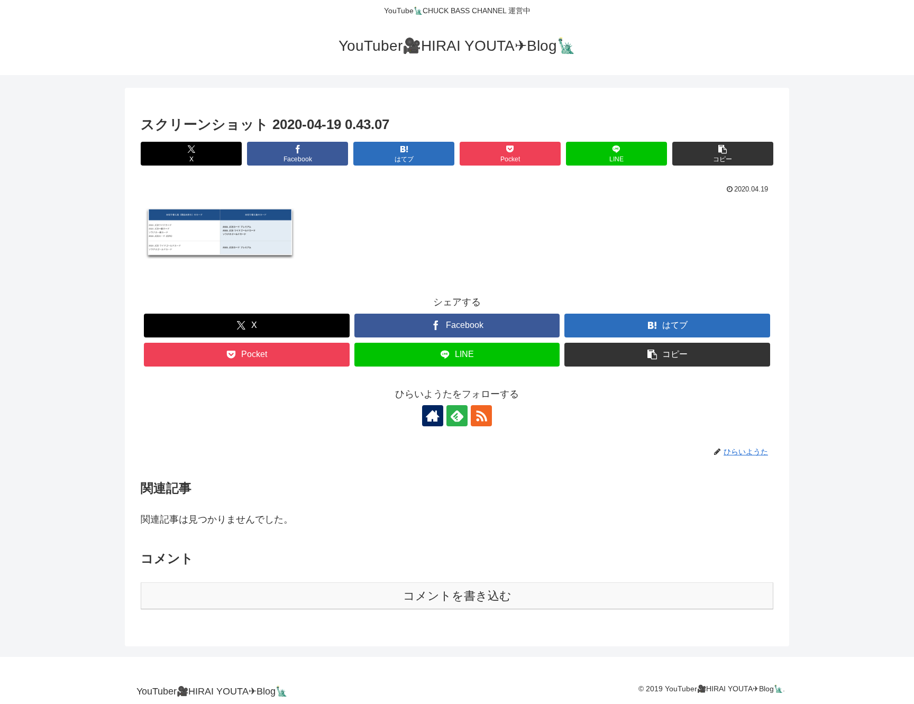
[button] (722, 154)
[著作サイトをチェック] (432, 415)
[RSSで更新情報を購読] (481, 415)
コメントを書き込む (457, 595)
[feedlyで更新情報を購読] (457, 415)
